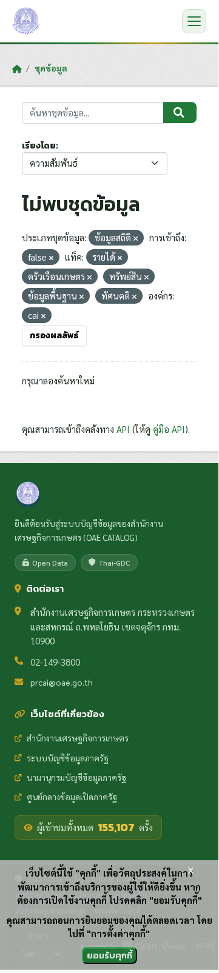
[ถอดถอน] (135, 238)
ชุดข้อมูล (51, 67)
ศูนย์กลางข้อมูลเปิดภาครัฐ (72, 796)
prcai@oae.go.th (61, 682)
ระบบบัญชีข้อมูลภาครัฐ (68, 757)
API (123, 429)
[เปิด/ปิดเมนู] (194, 21)
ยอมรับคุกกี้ (109, 955)
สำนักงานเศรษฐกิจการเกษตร (78, 737)
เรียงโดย (39, 145)
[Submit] (180, 113)
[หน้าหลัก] (16, 68)
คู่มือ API (169, 429)
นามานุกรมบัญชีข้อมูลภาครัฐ (76, 777)
